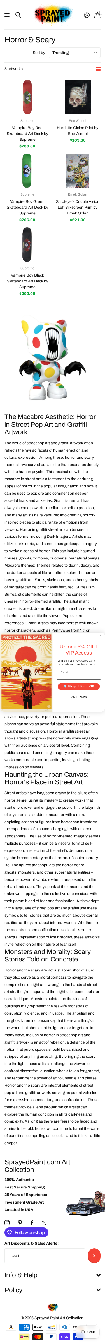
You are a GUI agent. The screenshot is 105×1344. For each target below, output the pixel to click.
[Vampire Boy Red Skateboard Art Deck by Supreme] (27, 97)
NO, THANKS (79, 697)
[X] (44, 1223)
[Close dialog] (101, 636)
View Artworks (7, 15)
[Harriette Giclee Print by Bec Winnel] (78, 97)
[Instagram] (7, 1222)
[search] (18, 15)
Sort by (39, 53)
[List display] (98, 69)
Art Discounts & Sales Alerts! (31, 1243)
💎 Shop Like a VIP (78, 686)
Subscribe (94, 1255)
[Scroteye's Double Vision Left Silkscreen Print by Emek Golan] (78, 171)
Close (52, 1275)
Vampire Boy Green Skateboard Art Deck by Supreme (27, 207)
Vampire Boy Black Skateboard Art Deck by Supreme (27, 281)
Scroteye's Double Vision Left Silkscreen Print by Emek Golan (77, 207)
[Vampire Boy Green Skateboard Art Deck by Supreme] (27, 171)
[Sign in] (87, 15)
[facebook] (32, 1222)
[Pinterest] (20, 1222)
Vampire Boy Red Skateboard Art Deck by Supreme (27, 134)
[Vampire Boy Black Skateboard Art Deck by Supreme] (27, 244)
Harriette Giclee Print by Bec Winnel (77, 131)
